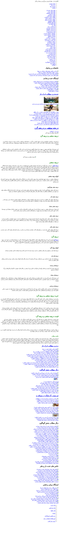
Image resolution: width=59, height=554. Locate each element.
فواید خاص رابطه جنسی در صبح (50, 350)
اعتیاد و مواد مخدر (51, 56)
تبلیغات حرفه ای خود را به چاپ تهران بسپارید (47, 427)
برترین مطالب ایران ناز (50, 346)
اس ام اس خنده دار (51, 28)
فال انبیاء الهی (52, 508)
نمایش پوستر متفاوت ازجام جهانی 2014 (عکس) (47, 449)
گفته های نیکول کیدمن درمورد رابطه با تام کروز (47, 361)
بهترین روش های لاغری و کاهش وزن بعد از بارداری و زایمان (44, 120)
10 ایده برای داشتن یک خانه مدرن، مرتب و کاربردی (46, 124)
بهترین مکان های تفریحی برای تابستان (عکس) (47, 412)
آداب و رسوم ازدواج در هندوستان (50, 457)
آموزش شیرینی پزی (51, 52)
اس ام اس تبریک (52, 26)
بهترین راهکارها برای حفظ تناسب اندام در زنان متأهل (45, 112)
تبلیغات (54, 7)
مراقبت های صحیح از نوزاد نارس (50, 460)
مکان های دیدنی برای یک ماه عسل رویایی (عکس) (46, 410)
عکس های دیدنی (52, 11)
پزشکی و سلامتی (51, 41)
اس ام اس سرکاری (51, 30)
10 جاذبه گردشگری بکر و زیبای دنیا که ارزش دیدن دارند (45, 104)
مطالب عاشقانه (52, 21)
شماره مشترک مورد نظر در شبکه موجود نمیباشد (46, 438)
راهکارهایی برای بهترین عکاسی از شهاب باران (47, 435)
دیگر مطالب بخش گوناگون (48, 370)
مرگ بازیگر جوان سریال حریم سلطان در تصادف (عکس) (45, 358)
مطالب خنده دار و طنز (50, 20)
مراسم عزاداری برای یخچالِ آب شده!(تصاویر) (47, 452)
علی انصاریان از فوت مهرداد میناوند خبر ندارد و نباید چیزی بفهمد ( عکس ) (41, 364)
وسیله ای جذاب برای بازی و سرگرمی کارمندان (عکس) (45, 374)
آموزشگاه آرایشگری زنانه (50, 518)
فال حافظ (53, 510)
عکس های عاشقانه (51, 13)
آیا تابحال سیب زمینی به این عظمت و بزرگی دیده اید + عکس (44, 446)
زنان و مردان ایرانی (51, 45)
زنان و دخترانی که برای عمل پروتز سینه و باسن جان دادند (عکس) (43, 355)
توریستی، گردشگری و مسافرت (47, 396)
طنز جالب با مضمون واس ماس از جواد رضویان (47, 88)
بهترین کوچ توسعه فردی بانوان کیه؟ (50, 121)
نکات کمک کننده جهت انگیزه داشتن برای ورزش (47, 377)
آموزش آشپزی (52, 54)
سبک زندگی (53, 47)
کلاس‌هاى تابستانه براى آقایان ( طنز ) (49, 85)
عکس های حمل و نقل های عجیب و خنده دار (48, 470)
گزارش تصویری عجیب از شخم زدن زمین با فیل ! (46, 433)
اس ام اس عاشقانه (51, 29)
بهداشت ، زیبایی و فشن (50, 39)
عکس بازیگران (52, 14)
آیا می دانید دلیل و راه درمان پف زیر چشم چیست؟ (46, 113)
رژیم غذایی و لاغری (51, 37)
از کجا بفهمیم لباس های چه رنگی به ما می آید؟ (47, 497)
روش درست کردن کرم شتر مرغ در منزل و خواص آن (45, 444)
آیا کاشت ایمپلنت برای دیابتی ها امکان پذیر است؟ (46, 116)
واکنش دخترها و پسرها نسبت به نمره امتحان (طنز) (46, 82)
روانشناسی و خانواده (51, 44)
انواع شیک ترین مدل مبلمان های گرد (49, 384)
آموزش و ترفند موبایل (50, 50)
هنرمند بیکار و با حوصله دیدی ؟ (51, 381)
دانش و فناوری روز (51, 48)
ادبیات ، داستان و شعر (50, 18)
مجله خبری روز (52, 58)
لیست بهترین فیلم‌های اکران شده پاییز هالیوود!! (47, 463)
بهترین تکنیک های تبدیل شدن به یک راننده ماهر (47, 387)
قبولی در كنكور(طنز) (53, 91)
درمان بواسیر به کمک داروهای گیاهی (49, 392)
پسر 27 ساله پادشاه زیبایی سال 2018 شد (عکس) (46, 366)
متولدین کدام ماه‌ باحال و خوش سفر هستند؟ (47, 420)
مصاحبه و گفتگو (52, 36)
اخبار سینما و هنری (51, 32)
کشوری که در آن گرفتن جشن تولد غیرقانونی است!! (46, 407)
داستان (54, 513)
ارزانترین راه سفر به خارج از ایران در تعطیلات (47, 400)
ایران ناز (56, 131)
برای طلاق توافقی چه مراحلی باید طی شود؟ (47, 123)
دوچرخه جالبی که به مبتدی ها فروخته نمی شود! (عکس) (45, 389)
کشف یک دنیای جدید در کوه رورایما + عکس (48, 402)
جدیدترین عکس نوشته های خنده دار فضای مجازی (46, 481)
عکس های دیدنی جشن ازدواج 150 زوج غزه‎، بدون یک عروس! (44, 75)
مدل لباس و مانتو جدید (50, 40)
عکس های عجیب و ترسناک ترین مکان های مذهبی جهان (45, 117)
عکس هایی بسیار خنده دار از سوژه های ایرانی (47, 473)
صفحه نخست (52, 3)
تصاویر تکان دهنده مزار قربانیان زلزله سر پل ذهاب (46, 430)
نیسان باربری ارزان (53, 455)
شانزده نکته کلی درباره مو (52, 494)
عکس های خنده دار (51, 10)
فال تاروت (53, 505)
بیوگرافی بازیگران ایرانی (50, 35)
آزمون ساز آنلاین (52, 521)
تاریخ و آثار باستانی (51, 55)
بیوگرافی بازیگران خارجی (49, 33)
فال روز (54, 25)
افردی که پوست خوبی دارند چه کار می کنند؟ (47, 492)
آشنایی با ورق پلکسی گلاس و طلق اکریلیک (48, 441)
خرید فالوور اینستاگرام (50, 516)
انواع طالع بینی (52, 24)
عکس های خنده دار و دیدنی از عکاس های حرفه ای (46, 476)
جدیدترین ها (53, 6)
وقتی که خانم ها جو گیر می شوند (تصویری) (48, 478)
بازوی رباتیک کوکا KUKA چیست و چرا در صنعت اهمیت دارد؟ (43, 114)
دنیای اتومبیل (52, 60)
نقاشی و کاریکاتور (51, 15)
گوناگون (54, 65)
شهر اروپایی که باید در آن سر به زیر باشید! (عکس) (46, 417)
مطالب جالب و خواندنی (50, 17)
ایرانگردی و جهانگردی (50, 62)
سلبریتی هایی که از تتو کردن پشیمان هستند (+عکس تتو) (45, 500)
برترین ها (53, 5)
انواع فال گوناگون (51, 22)
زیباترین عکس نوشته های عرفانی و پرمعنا (48, 72)
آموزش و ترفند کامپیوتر (50, 51)
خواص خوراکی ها (51, 43)
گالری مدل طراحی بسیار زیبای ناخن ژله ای (48, 502)
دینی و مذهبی (52, 59)
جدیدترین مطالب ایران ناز (49, 94)
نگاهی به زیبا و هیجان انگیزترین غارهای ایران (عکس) (46, 119)
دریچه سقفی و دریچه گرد (46, 128)
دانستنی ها (53, 63)
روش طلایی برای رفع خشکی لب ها (50, 489)
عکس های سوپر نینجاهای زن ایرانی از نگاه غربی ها (46, 353)
